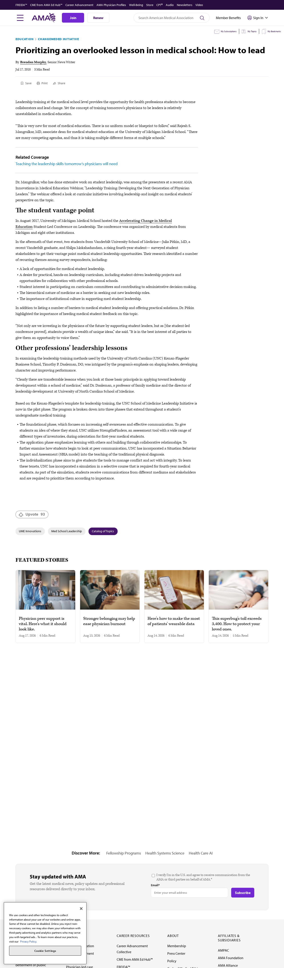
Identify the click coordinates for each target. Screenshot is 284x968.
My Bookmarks (274, 31)
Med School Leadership (66, 531)
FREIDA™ (21, 5)
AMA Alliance (228, 965)
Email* (155, 885)
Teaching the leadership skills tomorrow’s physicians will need (67, 163)
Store (149, 5)
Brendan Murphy (33, 62)
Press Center (176, 953)
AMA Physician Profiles (111, 5)
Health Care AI (201, 853)
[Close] (81, 908)
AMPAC (223, 950)
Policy (171, 961)
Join (73, 18)
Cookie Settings (45, 950)
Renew (98, 18)
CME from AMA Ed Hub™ (46, 5)
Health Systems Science (164, 853)
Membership (176, 946)
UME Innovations (30, 531)
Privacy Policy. (28, 941)
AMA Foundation (230, 958)
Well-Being (136, 5)
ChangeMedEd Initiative (58, 39)
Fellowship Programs (123, 853)
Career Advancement (79, 5)
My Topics (252, 31)
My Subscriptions (229, 31)
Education (25, 39)
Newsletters (184, 5)
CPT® (159, 5)
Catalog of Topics (103, 531)
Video (199, 5)
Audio (170, 5)
